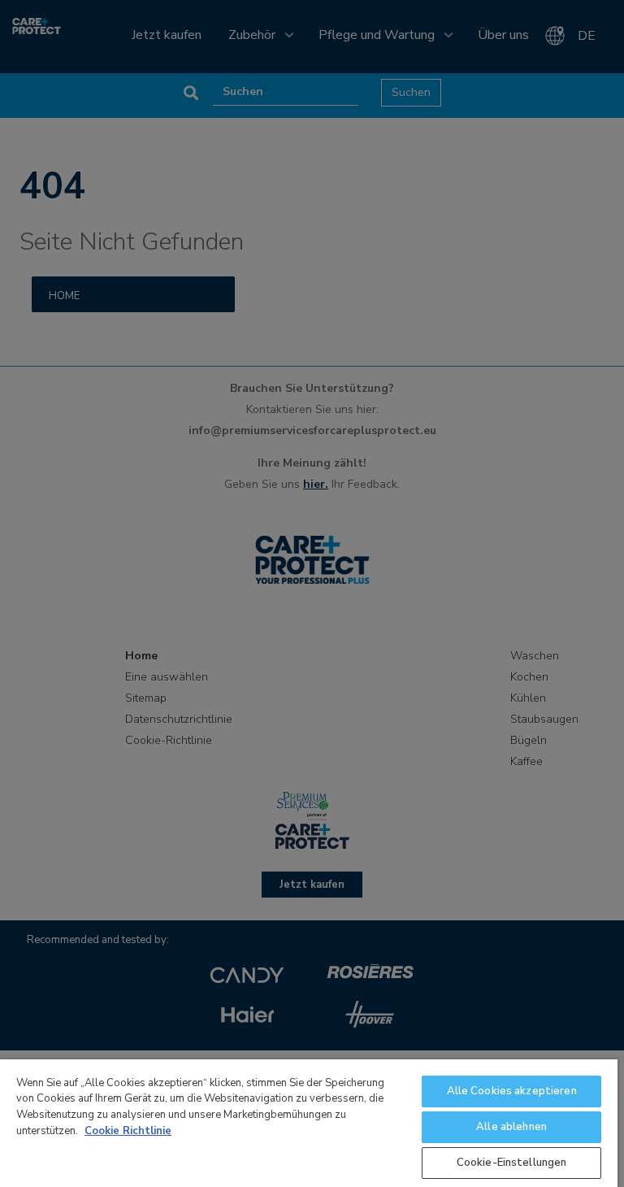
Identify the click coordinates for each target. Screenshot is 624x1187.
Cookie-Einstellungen (512, 1162)
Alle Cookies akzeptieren (512, 1091)
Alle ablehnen (511, 1127)
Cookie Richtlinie (127, 1131)
